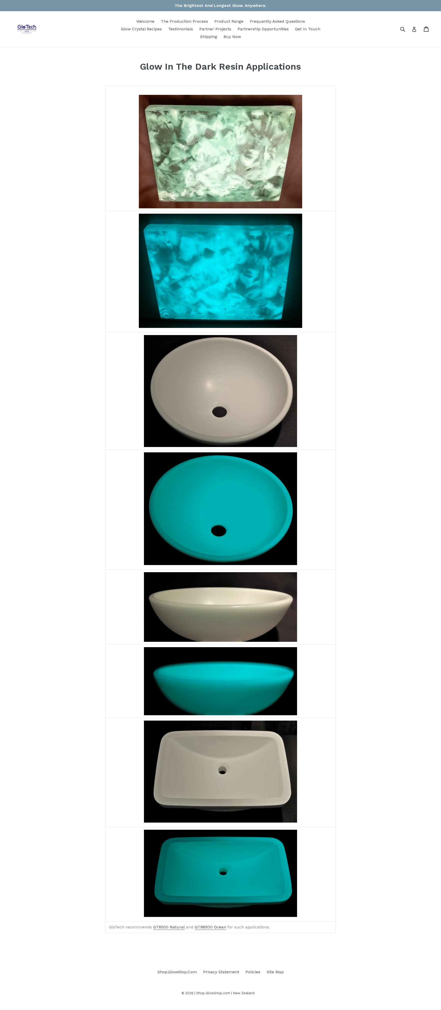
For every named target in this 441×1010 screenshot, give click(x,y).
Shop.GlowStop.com (213, 993)
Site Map (275, 971)
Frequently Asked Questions (277, 21)
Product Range (228, 21)
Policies (253, 971)
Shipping (208, 36)
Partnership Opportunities (263, 29)
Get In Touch (307, 29)
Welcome (145, 21)
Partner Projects (215, 29)
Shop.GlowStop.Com (177, 971)
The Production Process (184, 21)
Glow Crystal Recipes (141, 29)
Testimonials (180, 29)
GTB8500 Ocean (210, 927)
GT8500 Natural (169, 927)
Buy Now (232, 36)
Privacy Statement (221, 971)
